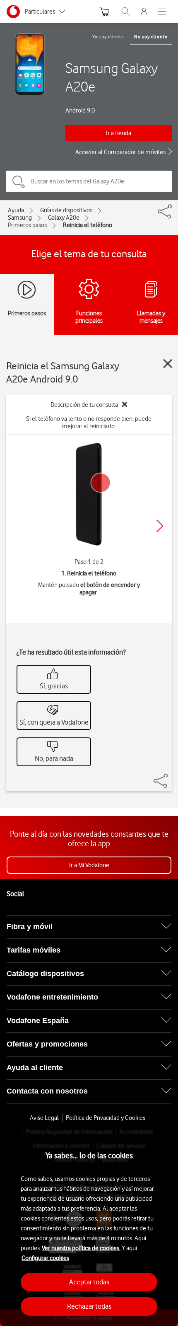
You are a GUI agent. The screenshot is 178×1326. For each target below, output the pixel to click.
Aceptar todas (89, 1282)
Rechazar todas (89, 1306)
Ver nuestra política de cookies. (81, 1248)
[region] (89, 1226)
